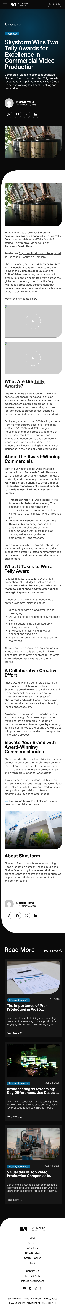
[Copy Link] (8, 114)
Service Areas (14, 1298)
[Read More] (33, 998)
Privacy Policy (50, 1298)
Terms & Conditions (32, 1298)
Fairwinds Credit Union (39, 472)
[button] (54, 4)
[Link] (19, 4)
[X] (26, 114)
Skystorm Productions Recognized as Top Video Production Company (33, 255)
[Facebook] (17, 114)
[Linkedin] (35, 114)
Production (12, 33)
